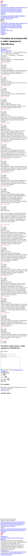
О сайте (17, 538)
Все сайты (15, 17)
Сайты (7, 18)
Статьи (11, 18)
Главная (3, 31)
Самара (8, 530)
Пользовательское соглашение (9, 553)
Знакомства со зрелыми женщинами (10, 11)
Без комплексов (5, 16)
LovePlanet (3, 17)
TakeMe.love (22, 16)
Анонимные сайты (14, 7)
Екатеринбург (21, 530)
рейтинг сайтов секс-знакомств (18, 552)
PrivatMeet (16, 16)
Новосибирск (18, 529)
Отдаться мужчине (19, 522)
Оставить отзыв (5, 372)
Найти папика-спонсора (7, 522)
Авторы (21, 538)
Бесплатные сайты (11, 9)
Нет (5, 381)
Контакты (3, 539)
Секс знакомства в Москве (15, 10)
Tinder (8, 17)
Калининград (14, 530)
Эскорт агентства (10, 526)
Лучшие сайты (5, 7)
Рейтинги (3, 538)
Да (1, 381)
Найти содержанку (18, 523)
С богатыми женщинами (14, 524)
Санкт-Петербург (9, 529)
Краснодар (3, 531)
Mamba (11, 16)
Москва (3, 529)
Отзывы (3, 18)
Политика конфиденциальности (11, 554)
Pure (11, 17)
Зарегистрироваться (6, 50)
